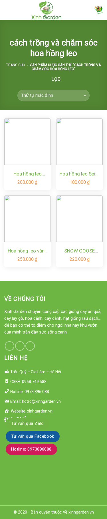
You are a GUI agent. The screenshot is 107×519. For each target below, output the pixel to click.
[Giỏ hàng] (98, 10)
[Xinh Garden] (46, 10)
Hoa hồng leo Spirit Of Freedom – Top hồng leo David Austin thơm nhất (79, 174)
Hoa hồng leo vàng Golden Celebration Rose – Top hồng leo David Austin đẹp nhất (27, 251)
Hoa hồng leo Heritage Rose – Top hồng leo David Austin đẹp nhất (27, 174)
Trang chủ (15, 65)
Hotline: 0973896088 (31, 449)
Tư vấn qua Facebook (32, 436)
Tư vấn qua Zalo (27, 423)
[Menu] (7, 10)
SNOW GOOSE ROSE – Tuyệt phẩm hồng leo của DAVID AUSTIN (79, 251)
